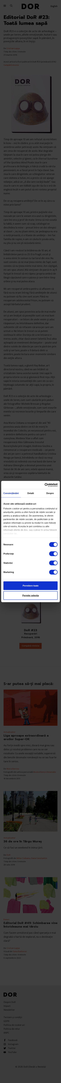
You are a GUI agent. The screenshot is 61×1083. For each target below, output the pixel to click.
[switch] (53, 553)
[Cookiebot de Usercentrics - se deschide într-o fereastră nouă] (45, 485)
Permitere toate (30, 585)
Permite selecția (30, 595)
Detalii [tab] (30, 493)
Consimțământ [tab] (11, 493)
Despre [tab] (50, 493)
